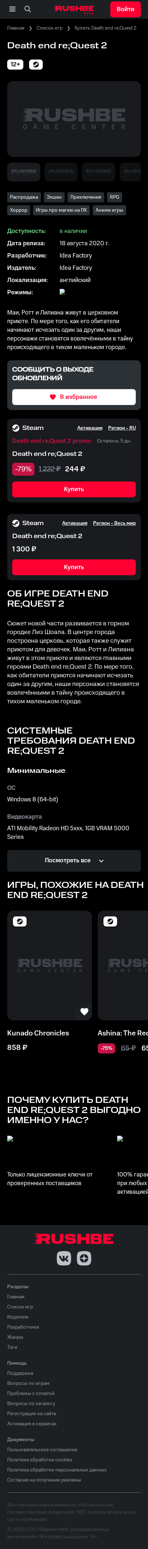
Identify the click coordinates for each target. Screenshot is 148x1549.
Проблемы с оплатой (31, 1393)
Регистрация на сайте (31, 1413)
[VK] (64, 1258)
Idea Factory (76, 255)
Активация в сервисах (32, 1423)
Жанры (15, 1337)
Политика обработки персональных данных (57, 1470)
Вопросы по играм (28, 1383)
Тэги (12, 1347)
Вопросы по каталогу (31, 1403)
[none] (27, 9)
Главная (15, 28)
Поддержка (20, 1373)
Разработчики (23, 1327)
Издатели (17, 1317)
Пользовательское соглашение (42, 1449)
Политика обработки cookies (39, 1460)
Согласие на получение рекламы (44, 1480)
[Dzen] (84, 1258)
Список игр (50, 28)
